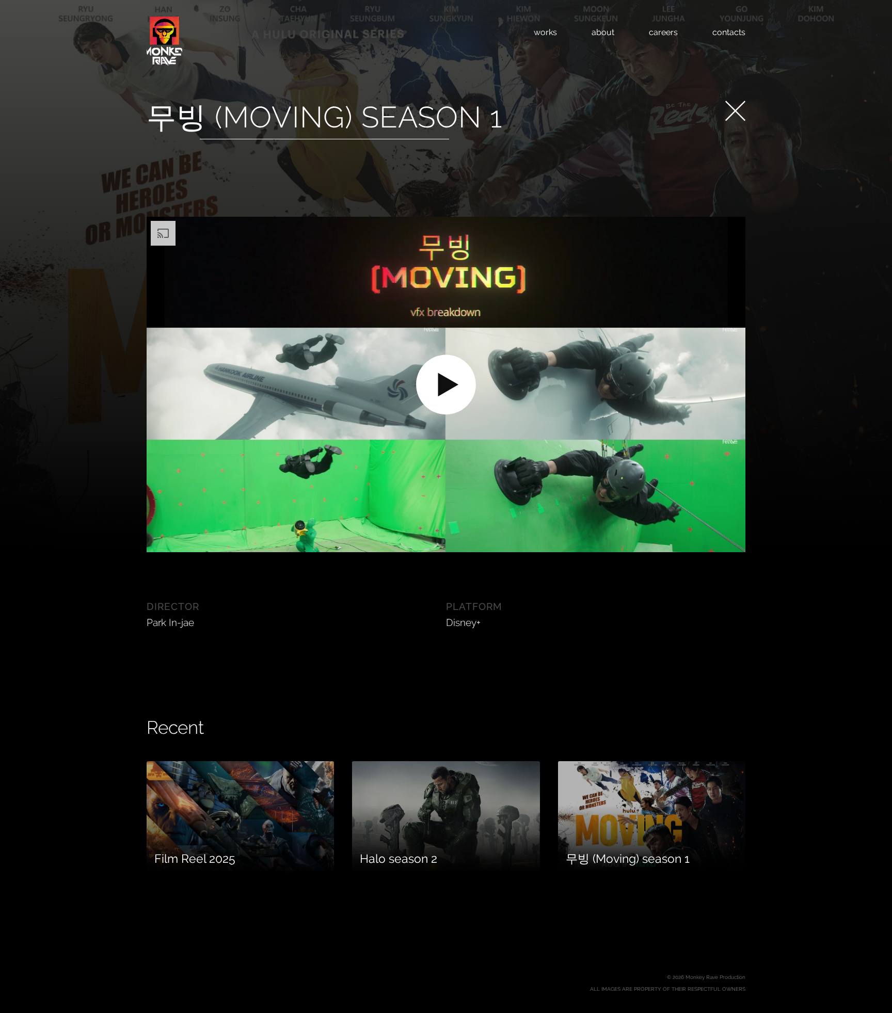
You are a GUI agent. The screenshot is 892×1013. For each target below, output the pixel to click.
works (545, 32)
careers (663, 32)
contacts (728, 32)
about (603, 32)
